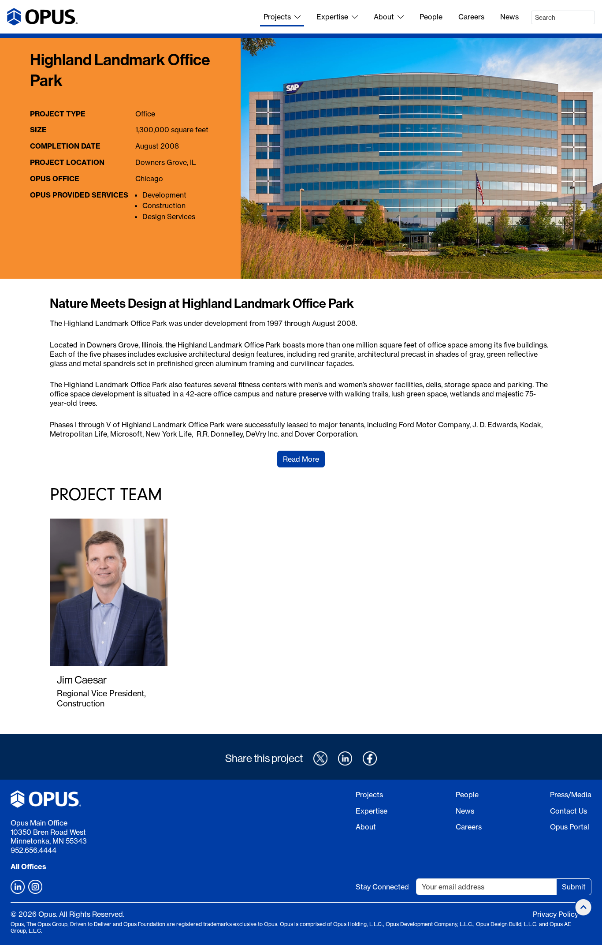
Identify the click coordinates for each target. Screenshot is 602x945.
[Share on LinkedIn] (345, 758)
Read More (301, 459)
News (509, 16)
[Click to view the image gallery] (421, 158)
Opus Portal (569, 826)
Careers (471, 16)
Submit (574, 886)
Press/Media (570, 794)
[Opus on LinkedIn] (18, 887)
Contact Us (568, 811)
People (431, 16)
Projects (277, 16)
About (384, 16)
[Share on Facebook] (370, 758)
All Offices (28, 866)
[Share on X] (320, 758)
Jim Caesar (82, 680)
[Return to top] (583, 907)
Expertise (332, 16)
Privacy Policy (555, 914)
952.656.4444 (33, 850)
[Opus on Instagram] (35, 887)
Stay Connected (382, 886)
